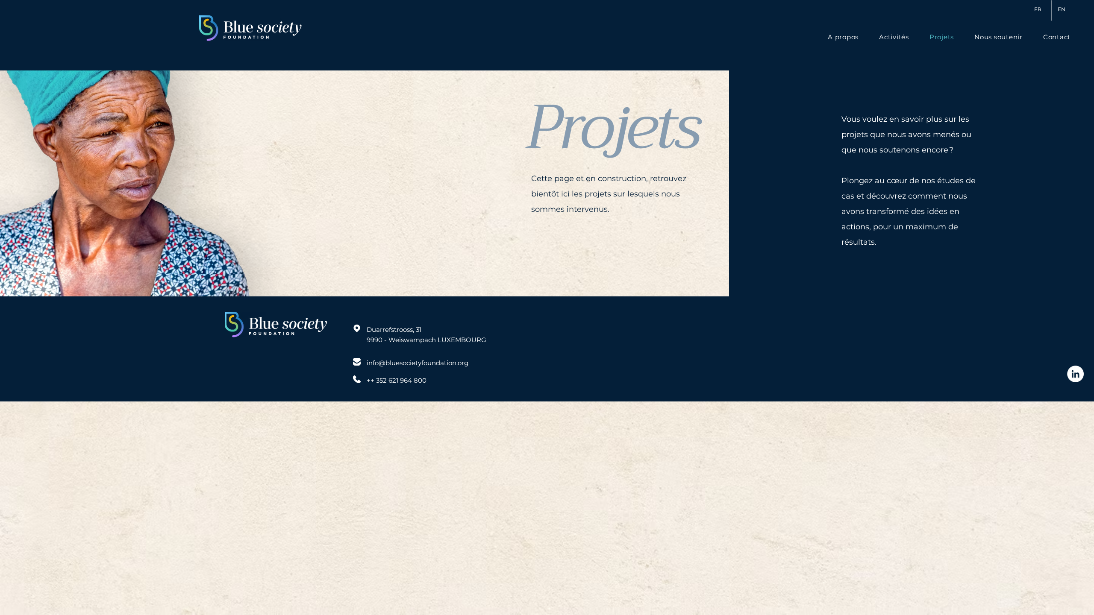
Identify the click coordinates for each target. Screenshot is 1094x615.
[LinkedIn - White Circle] (1075, 374)
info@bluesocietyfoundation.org (417, 363)
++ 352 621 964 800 (396, 380)
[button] (1056, 37)
